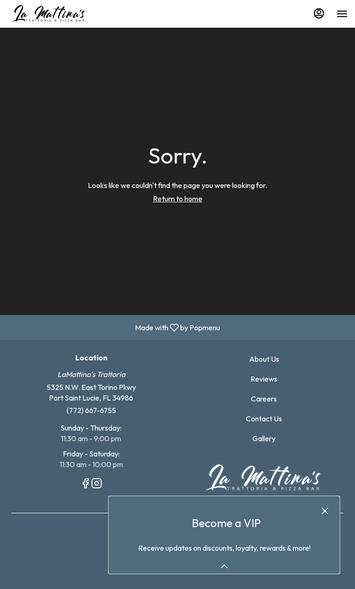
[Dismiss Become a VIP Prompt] (325, 511)
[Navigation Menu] (342, 14)
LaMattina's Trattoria (264, 478)
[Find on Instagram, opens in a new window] (96, 485)
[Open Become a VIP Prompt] (224, 566)
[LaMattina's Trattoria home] (49, 13)
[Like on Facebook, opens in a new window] (85, 485)
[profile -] (318, 13)
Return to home (177, 198)
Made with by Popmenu (113, 327)
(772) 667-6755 (91, 410)
